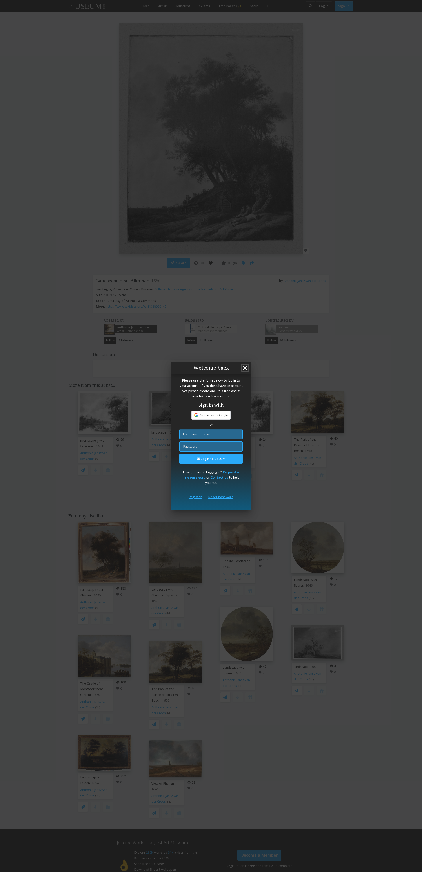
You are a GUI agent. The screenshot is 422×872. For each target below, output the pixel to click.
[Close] (245, 368)
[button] (211, 415)
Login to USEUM (212, 459)
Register (195, 497)
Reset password (220, 497)
